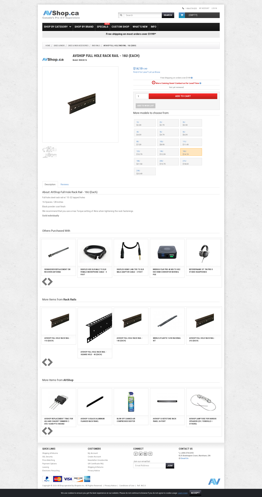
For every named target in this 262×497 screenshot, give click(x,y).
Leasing (45, 467)
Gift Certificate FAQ (96, 464)
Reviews (65, 184)
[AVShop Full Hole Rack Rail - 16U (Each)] (80, 104)
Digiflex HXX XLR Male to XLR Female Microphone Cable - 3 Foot (94, 272)
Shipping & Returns (50, 453)
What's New (140, 26)
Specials (103, 25)
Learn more (183, 493)
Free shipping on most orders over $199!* (131, 33)
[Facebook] (135, 454)
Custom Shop (120, 26)
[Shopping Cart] (182, 15)
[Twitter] (140, 454)
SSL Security (47, 457)
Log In (214, 8)
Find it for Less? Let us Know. (146, 72)
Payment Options (49, 464)
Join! (170, 465)
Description (50, 184)
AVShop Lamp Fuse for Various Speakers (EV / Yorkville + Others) (202, 421)
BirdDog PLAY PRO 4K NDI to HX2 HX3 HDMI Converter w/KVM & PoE (166, 272)
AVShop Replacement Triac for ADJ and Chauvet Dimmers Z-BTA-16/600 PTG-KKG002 (58, 421)
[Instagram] (145, 454)
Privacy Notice (94, 471)
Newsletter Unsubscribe (98, 460)
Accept (195, 493)
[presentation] (44, 282)
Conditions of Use (126, 486)
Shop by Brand (84, 26)
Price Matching (48, 460)
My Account (204, 8)
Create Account (94, 457)
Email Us (184, 458)
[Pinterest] (150, 454)
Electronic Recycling (51, 471)
